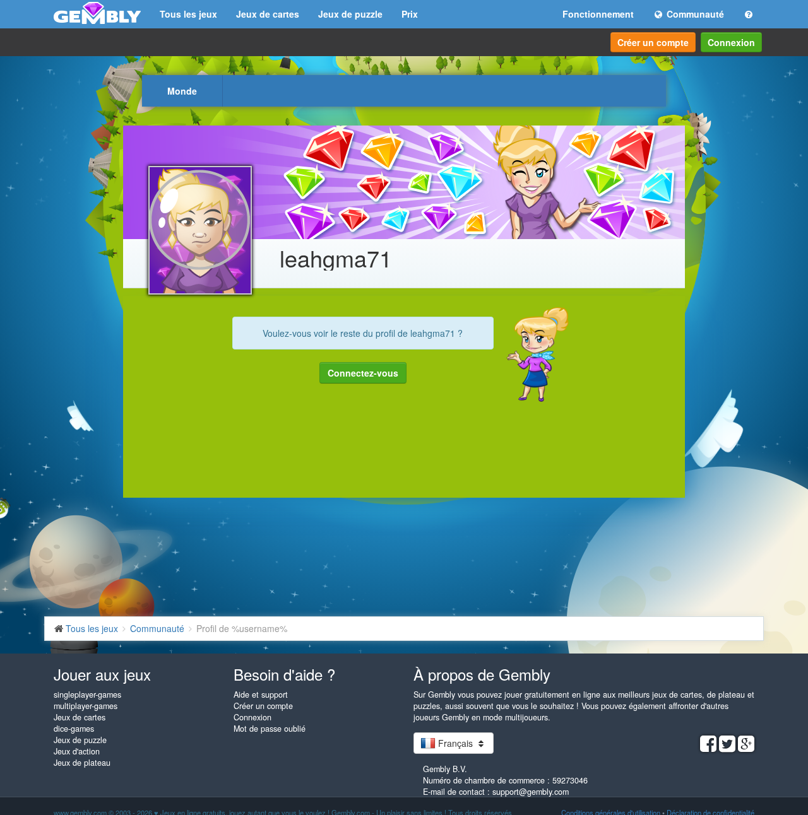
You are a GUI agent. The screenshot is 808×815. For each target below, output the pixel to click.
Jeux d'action (77, 751)
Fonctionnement (598, 14)
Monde (182, 91)
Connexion (731, 42)
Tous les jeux (188, 14)
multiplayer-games (85, 706)
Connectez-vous (363, 372)
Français (455, 743)
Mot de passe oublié (270, 728)
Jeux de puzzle (350, 14)
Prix (409, 14)
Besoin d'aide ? (284, 674)
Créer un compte (653, 42)
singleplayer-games (87, 694)
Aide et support (261, 694)
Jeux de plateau (82, 762)
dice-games (74, 728)
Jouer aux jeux (102, 674)
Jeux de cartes (267, 14)
